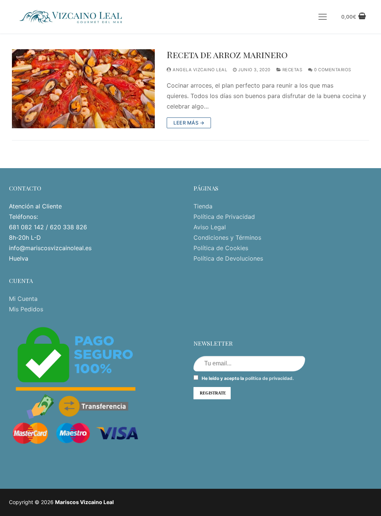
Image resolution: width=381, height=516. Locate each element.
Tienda (202, 206)
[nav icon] (322, 17)
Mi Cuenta (23, 298)
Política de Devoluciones (228, 258)
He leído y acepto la (247, 378)
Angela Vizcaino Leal (199, 69)
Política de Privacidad (224, 216)
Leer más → (188, 123)
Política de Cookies (220, 248)
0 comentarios (332, 69)
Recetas (291, 69)
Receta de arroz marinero (227, 54)
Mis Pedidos (26, 309)
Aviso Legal (209, 227)
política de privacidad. (269, 378)
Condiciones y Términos (227, 237)
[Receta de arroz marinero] (83, 88)
